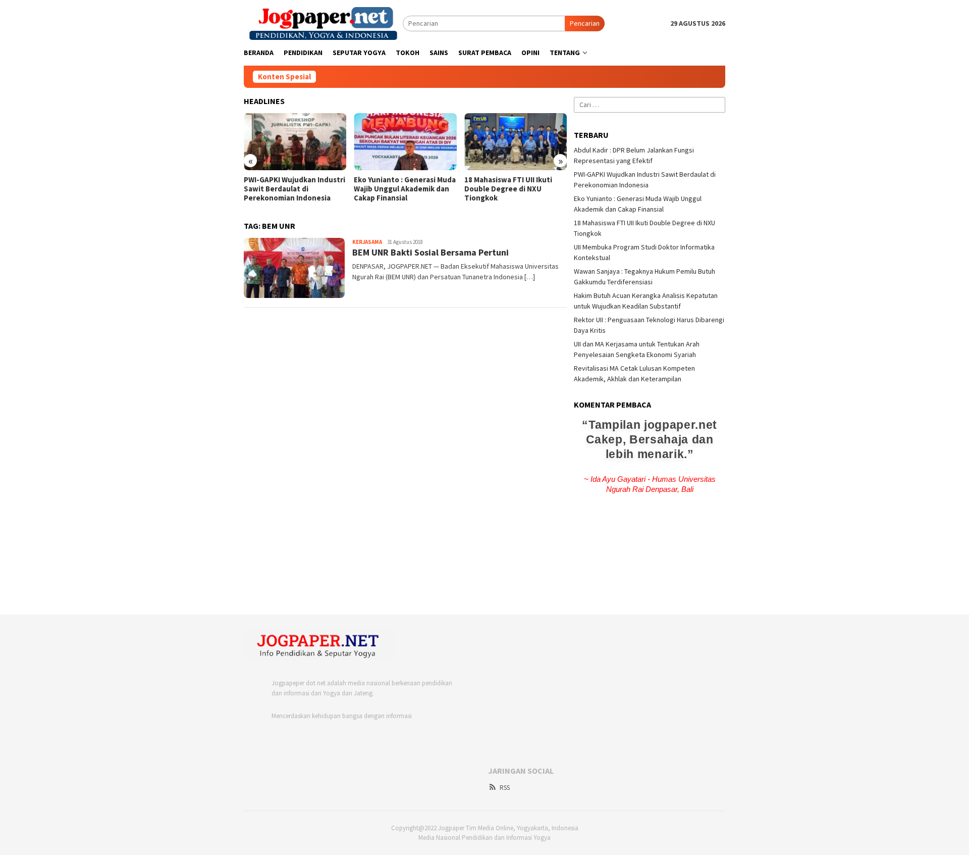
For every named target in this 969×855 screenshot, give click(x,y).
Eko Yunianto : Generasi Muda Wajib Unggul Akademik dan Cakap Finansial (405, 189)
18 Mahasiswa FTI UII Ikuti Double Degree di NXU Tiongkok (508, 189)
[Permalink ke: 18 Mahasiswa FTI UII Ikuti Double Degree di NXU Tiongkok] (515, 142)
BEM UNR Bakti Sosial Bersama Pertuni (430, 252)
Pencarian (585, 23)
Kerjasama (367, 241)
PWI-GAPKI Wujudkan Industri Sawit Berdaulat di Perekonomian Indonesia (294, 189)
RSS (505, 787)
